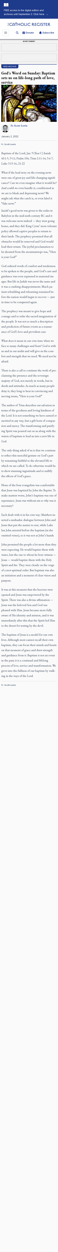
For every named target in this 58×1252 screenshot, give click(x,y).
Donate (30, 32)
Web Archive (9, 66)
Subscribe (48, 32)
